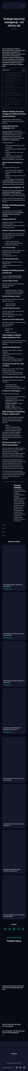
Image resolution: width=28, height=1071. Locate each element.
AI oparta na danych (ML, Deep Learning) (14, 99)
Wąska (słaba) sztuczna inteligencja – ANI (15, 75)
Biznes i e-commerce (19, 481)
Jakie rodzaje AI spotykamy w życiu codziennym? (12, 105)
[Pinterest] (23, 929)
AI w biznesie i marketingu (9, 481)
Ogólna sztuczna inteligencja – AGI (13, 77)
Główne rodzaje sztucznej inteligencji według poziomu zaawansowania (13, 73)
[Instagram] (18, 929)
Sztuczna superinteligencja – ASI (13, 78)
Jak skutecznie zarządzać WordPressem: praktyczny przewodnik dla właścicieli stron (13, 987)
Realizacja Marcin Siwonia (8, 1067)
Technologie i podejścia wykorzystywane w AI (13, 96)
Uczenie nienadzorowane (11, 90)
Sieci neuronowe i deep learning (13, 101)
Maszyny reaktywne (10, 81)
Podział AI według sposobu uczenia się (13, 87)
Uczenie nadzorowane (11, 89)
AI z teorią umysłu (10, 84)
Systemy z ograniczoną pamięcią (13, 83)
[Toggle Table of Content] (22, 70)
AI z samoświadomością (11, 86)
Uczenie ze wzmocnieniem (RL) (12, 93)
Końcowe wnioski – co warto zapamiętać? (13, 107)
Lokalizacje (14, 1053)
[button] (22, 5)
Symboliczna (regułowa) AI (11, 98)
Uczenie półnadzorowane (11, 92)
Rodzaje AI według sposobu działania (13, 80)
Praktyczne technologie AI (11, 102)
